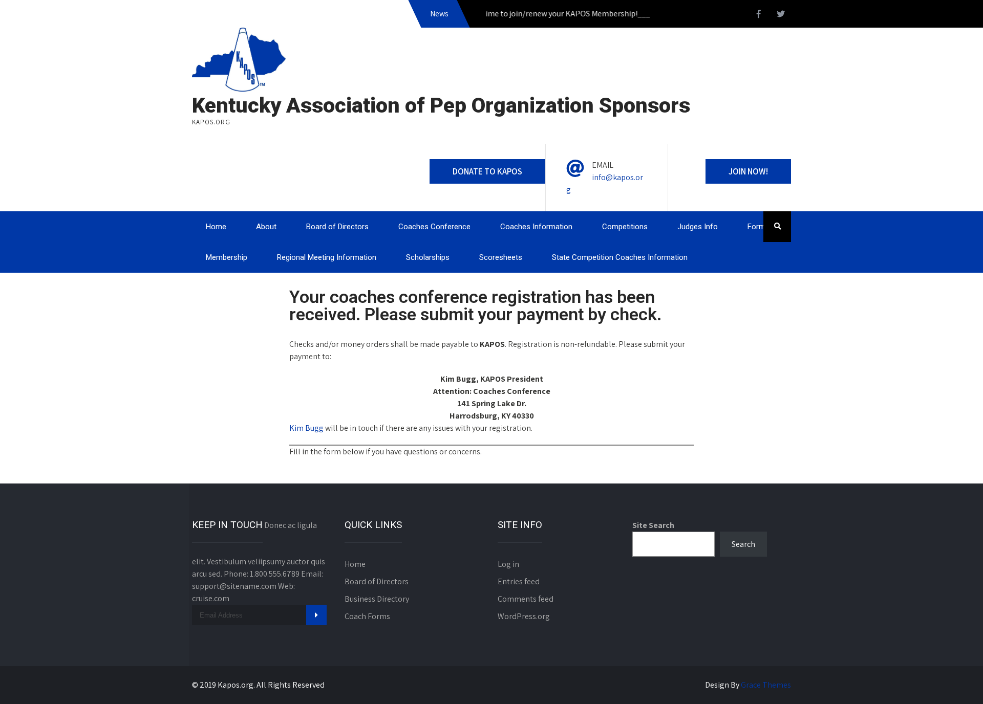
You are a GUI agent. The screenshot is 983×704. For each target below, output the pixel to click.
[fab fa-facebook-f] (759, 15)
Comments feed (525, 598)
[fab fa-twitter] (781, 15)
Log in (508, 564)
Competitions (625, 226)
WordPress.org (524, 616)
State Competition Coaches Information (620, 257)
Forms (758, 226)
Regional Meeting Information (326, 257)
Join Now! (748, 171)
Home (216, 226)
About (266, 226)
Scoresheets (500, 257)
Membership (226, 257)
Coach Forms (367, 616)
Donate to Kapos (487, 171)
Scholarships (428, 257)
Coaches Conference (434, 226)
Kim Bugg (306, 428)
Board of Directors (337, 226)
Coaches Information (536, 226)
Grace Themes (766, 684)
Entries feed (519, 581)
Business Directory (377, 598)
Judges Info (697, 226)
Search (743, 544)
